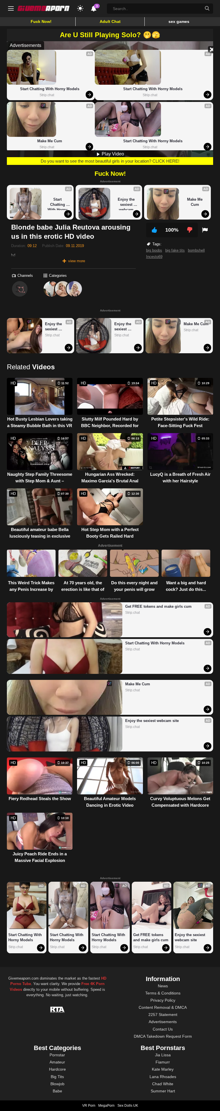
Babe (57, 1091)
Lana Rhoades (163, 1076)
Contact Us (163, 1029)
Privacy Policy (162, 1000)
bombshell (196, 250)
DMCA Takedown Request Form (163, 1036)
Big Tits (57, 1076)
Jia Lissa (163, 1055)
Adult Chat (110, 21)
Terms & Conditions (162, 993)
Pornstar (57, 1055)
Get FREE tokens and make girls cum (158, 606)
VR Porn (88, 1106)
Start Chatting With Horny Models (49, 89)
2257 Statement (162, 1014)
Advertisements (163, 1021)
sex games (178, 21)
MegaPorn (106, 1106)
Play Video (112, 153)
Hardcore (57, 1069)
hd (13, 255)
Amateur (57, 1062)
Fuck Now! (41, 21)
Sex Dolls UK (127, 1106)
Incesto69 (154, 256)
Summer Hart (163, 1091)
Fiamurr (163, 1062)
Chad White (162, 1084)
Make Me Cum (49, 141)
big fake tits (175, 250)
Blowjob (57, 1084)
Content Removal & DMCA (163, 1007)
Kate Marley (163, 1069)
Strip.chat (47, 95)
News (163, 986)
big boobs (154, 250)
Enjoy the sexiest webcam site (127, 203)
